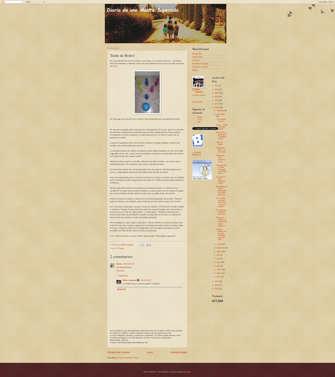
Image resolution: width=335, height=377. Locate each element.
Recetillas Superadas (200, 64)
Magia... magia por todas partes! (221, 127)
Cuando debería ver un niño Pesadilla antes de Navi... (221, 234)
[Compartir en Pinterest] (150, 245)
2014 (217, 285)
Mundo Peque (197, 57)
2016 (217, 107)
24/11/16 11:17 (129, 264)
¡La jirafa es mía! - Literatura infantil (220, 180)
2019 (217, 97)
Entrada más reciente (118, 352)
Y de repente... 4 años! (221, 120)
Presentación (197, 102)
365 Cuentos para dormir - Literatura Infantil (221, 136)
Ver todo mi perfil (198, 95)
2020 (217, 93)
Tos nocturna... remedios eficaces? (222, 212)
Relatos (195, 70)
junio (219, 259)
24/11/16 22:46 (145, 280)
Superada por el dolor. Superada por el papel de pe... (221, 169)
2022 (217, 86)
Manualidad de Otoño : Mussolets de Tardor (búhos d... (221, 191)
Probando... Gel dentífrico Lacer (220, 159)
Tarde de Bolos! (219, 143)
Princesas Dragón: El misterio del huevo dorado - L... (221, 222)
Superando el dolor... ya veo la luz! (221, 150)
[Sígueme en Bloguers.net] (197, 146)
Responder (120, 271)
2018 (217, 100)
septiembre (221, 248)
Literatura (195, 60)
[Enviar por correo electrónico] (140, 245)
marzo (219, 270)
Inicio (150, 352)
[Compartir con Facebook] (147, 245)
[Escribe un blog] (142, 245)
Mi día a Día (197, 54)
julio (218, 255)
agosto (219, 251)
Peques (121, 248)
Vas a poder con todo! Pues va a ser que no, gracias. (221, 202)
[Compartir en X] (145, 245)
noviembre (221, 114)
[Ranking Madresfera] (200, 155)
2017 (217, 104)
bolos (115, 66)
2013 (217, 289)
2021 (217, 89)
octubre (220, 244)
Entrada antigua (179, 352)
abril (218, 266)
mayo (219, 262)
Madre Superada (129, 280)
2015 (217, 281)
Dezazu (119, 264)
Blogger (188, 372)
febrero (219, 273)
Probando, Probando (200, 67)
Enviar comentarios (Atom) (128, 358)
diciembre (221, 110)
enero (219, 277)
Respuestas (123, 276)
